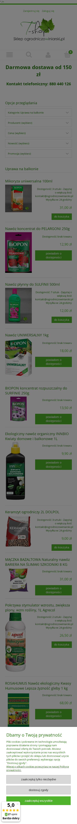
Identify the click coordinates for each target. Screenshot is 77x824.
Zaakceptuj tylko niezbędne (38, 779)
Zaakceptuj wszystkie (39, 800)
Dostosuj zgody (38, 790)
